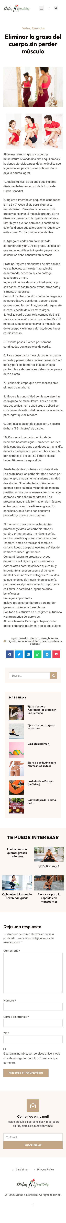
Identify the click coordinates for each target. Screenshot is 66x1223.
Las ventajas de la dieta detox (42, 801)
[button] (41, 8)
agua (15, 638)
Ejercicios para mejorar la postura (42, 726)
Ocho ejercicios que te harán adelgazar (17, 896)
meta (20, 641)
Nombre (9, 1000)
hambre (53, 638)
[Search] (53, 675)
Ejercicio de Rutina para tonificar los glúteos (42, 764)
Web (6, 1033)
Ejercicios (38, 28)
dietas (34, 638)
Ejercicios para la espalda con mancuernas (49, 898)
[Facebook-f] (49, 8)
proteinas (56, 641)
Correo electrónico (16, 1017)
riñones (35, 643)
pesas (45, 641)
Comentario (11, 951)
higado (12, 641)
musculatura (32, 641)
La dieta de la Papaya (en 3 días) (40, 782)
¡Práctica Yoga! (49, 866)
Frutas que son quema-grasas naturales (17, 852)
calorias (24, 638)
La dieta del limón (38, 743)
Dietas (25, 28)
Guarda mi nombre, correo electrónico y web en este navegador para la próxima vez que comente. (31, 1058)
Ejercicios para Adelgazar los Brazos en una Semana (42, 710)
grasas (43, 638)
